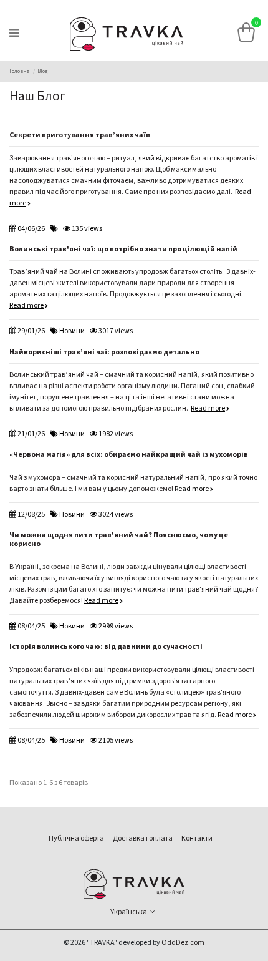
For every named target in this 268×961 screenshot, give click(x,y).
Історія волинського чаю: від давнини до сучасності (106, 646)
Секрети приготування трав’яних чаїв (79, 135)
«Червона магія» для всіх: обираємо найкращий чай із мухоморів (128, 454)
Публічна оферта (76, 838)
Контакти (197, 838)
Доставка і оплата (143, 838)
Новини (72, 331)
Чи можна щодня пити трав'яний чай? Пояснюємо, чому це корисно (118, 539)
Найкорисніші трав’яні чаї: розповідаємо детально (104, 352)
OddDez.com (182, 942)
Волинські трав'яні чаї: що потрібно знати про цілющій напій (123, 249)
